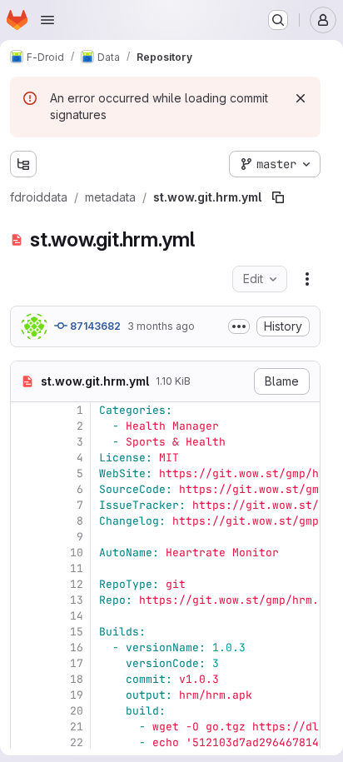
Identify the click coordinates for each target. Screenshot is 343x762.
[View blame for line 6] (24, 489)
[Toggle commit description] (239, 326)
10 (76, 552)
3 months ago (161, 326)
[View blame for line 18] (24, 679)
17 (76, 663)
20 (76, 711)
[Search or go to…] (278, 20)
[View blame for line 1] (24, 410)
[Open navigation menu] (47, 20)
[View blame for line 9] (24, 537)
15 (76, 632)
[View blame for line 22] (24, 742)
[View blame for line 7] (24, 505)
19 (76, 695)
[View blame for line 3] (24, 442)
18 (76, 679)
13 (76, 600)
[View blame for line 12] (24, 584)
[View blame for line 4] (24, 458)
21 (76, 727)
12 (76, 584)
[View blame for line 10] (24, 552)
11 (76, 568)
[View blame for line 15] (24, 632)
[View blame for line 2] (24, 426)
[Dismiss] (301, 98)
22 (76, 742)
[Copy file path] (278, 197)
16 (76, 647)
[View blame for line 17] (24, 663)
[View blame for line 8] (24, 521)
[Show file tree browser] (23, 164)
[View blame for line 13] (24, 600)
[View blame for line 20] (24, 711)
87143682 (94, 326)
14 (76, 616)
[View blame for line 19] (24, 695)
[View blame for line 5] (24, 473)
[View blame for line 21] (24, 727)
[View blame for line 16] (24, 647)
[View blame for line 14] (24, 616)
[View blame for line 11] (24, 568)
